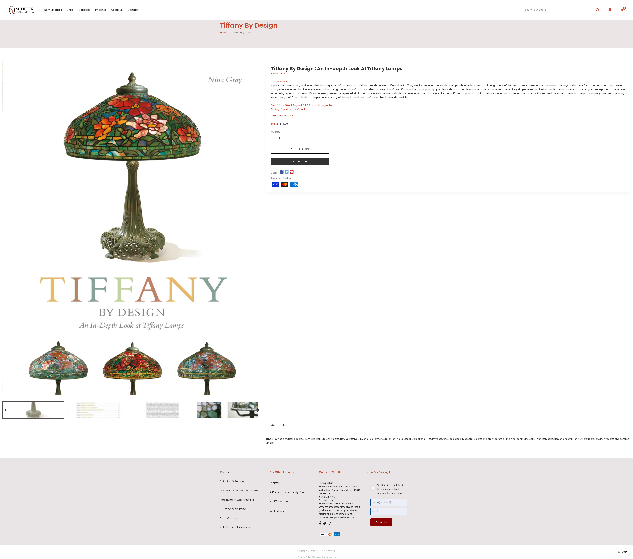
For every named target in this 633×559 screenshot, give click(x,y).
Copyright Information (324, 557)
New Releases (53, 10)
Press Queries (228, 518)
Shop (70, 10)
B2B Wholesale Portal (233, 509)
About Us (117, 10)
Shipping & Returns (232, 481)
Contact (133, 10)
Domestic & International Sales (239, 490)
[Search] (597, 10)
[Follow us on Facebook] (281, 172)
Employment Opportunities (237, 500)
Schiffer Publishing (325, 550)
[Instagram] (329, 523)
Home (223, 32)
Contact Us (227, 472)
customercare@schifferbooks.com (336, 517)
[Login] (610, 9)
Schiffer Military (279, 501)
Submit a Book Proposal (235, 527)
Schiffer (274, 483)
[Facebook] (320, 523)
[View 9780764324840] (33, 410)
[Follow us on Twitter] (286, 172)
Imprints (100, 10)
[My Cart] (622, 9)
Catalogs (84, 10)
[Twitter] (324, 523)
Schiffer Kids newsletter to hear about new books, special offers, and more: (390, 489)
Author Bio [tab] (279, 425)
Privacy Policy (304, 557)
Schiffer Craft (278, 510)
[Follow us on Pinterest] (291, 172)
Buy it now (300, 161)
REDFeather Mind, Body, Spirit (288, 492)
